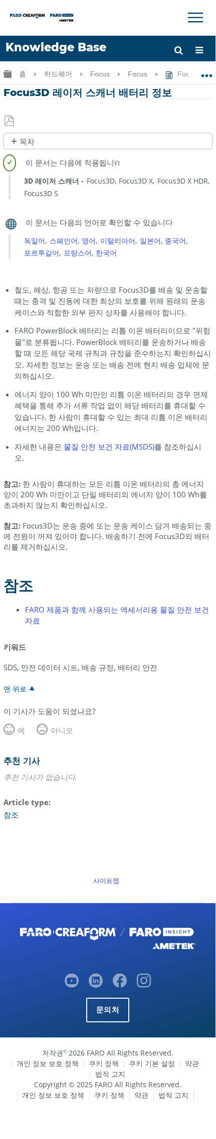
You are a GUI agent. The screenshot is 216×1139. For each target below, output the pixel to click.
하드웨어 (59, 74)
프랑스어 (78, 252)
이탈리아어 (117, 240)
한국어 (106, 252)
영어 (89, 240)
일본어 (150, 240)
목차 (27, 141)
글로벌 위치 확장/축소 (206, 71)
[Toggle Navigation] (195, 18)
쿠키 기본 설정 (152, 1063)
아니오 (62, 730)
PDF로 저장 (10, 121)
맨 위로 (15, 688)
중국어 (175, 240)
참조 (11, 815)
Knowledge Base (56, 47)
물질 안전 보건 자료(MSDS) (109, 447)
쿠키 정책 (104, 1063)
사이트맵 (106, 880)
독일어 (34, 240)
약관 (192, 1063)
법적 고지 (110, 1074)
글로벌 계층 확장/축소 (8, 73)
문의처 (107, 1009)
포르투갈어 (41, 252)
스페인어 (64, 240)
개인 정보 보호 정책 (48, 1063)
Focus (101, 74)
